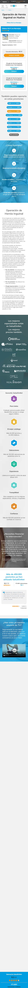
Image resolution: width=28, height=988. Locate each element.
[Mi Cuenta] (3, 6)
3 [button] (17, 613)
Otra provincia (14, 134)
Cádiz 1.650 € (14, 103)
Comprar (14, 71)
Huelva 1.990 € (14, 111)
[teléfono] (7, 6)
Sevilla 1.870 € (14, 131)
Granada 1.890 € (14, 107)
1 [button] (12, 613)
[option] (14, 599)
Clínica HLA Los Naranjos (14, 22)
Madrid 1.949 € (14, 123)
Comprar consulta (14, 55)
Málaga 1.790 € (14, 127)
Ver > (21, 585)
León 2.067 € (14, 119)
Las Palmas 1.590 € (14, 115)
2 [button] (15, 613)
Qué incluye (13, 67)
